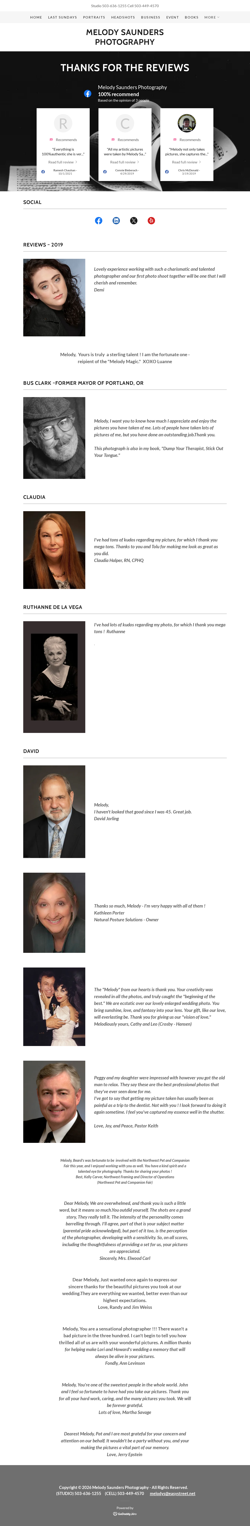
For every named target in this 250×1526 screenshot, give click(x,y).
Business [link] (151, 17)
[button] (212, 17)
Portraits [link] (94, 17)
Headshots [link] (123, 17)
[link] (125, 43)
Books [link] (192, 17)
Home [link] (36, 17)
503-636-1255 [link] (114, 5)
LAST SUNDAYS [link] (62, 17)
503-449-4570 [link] (146, 5)
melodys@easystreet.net (172, 1493)
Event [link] (172, 17)
